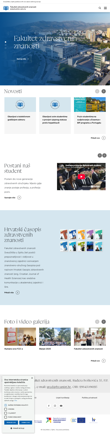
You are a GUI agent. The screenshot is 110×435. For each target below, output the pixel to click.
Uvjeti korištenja (62, 398)
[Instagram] (55, 406)
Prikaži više (9, 292)
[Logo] (19, 8)
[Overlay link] (20, 115)
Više (15, 400)
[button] (103, 91)
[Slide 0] (5, 42)
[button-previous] (100, 155)
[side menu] (105, 8)
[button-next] (104, 155)
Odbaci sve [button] (26, 422)
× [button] (32, 378)
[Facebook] (49, 406)
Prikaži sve (95, 138)
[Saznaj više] (55, 48)
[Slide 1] (5, 45)
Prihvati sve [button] (11, 422)
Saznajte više (9, 198)
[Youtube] (61, 406)
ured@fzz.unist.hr (59, 387)
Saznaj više (21, 59)
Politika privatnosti (89, 398)
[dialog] (18, 404)
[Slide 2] (5, 48)
